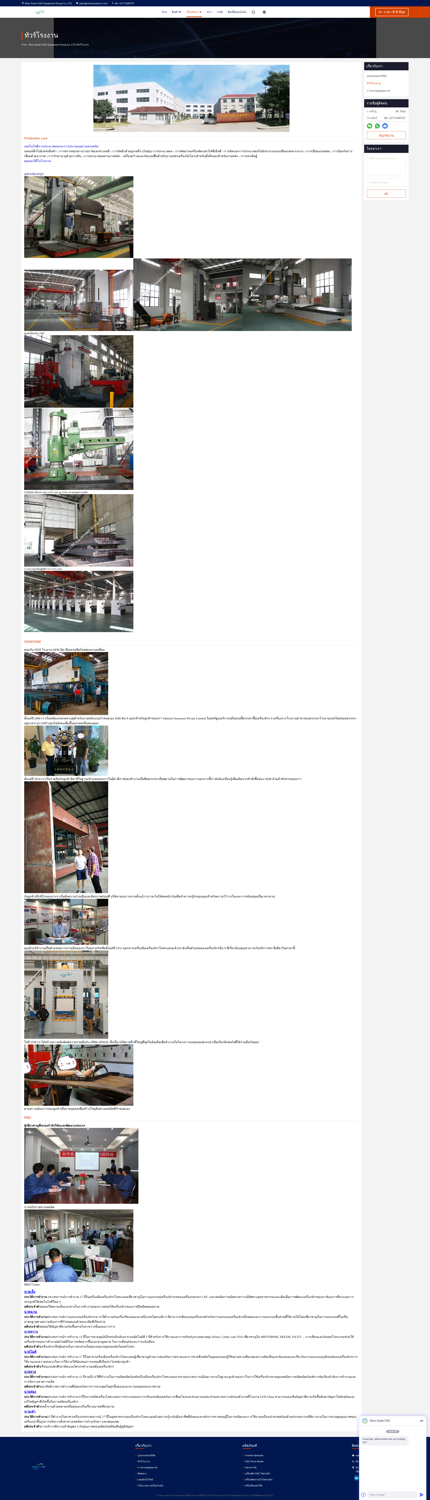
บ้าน (164, 12)
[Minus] (422, 1421)
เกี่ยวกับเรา (192, 12)
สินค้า (175, 12)
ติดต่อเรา (142, 1473)
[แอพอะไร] (377, 126)
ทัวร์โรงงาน (144, 1461)
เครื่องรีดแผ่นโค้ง (254, 1485)
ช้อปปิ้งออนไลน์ (237, 12)
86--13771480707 (124, 3)
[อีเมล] (385, 126)
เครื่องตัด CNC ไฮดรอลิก (257, 1473)
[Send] (421, 1494)
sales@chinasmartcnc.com (93, 3)
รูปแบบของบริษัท (146, 1455)
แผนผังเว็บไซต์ (145, 1479)
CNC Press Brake (254, 1461)
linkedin (356, 1478)
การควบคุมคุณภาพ (147, 1467)
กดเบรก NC (251, 1467)
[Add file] (363, 1494)
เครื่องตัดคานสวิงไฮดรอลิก (258, 1479)
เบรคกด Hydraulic (254, 1455)
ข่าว (209, 12)
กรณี (220, 12)
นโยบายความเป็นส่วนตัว (150, 1485)
